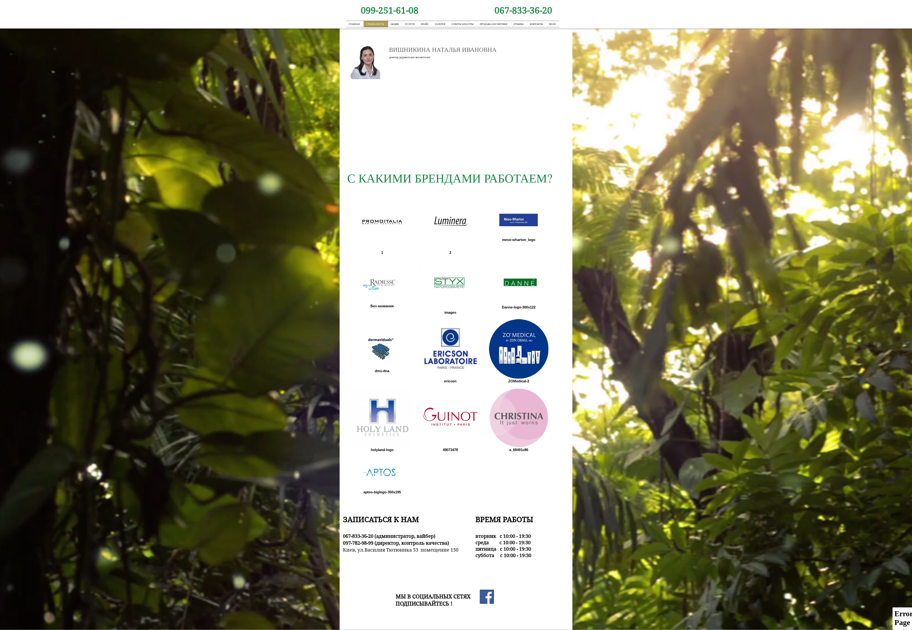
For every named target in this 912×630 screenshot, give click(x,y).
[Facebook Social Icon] (487, 597)
